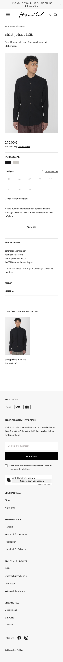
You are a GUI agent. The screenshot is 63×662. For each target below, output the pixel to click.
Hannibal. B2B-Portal (15, 549)
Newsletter (10, 507)
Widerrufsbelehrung (15, 591)
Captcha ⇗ (45, 484)
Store (7, 500)
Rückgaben (10, 541)
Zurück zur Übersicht (16, 26)
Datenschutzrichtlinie (19, 469)
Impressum (10, 583)
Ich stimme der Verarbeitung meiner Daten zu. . (30, 467)
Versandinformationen (16, 534)
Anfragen (31, 226)
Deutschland (11, 609)
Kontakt (9, 526)
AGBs (8, 568)
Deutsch (9, 624)
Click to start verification (32, 480)
